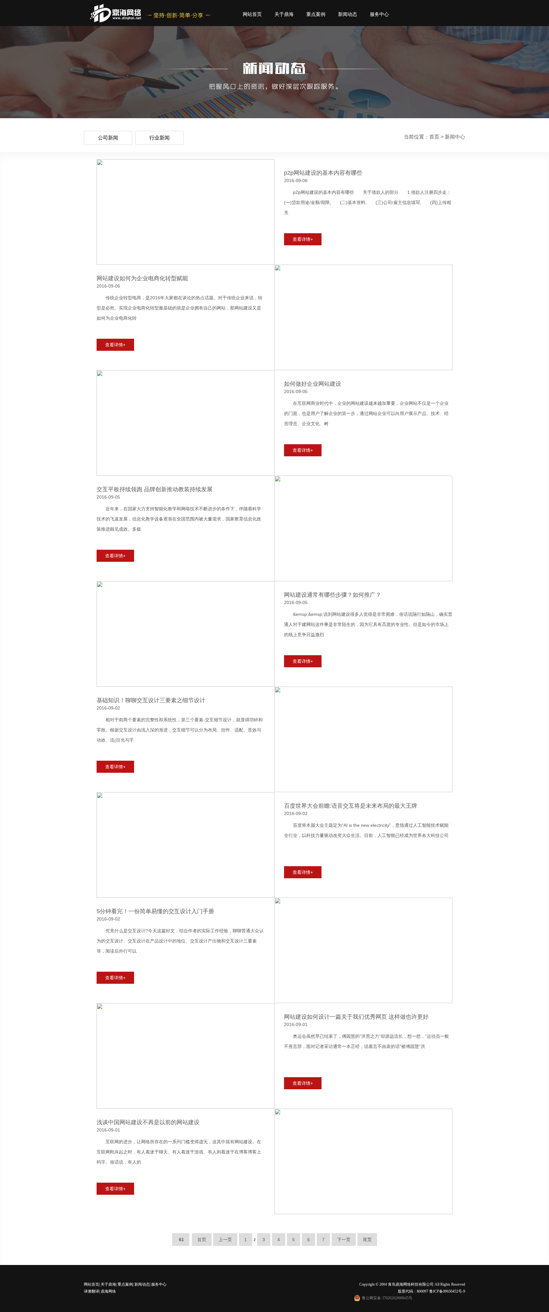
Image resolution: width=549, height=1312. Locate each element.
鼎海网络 (108, 1291)
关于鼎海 (284, 14)
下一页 (343, 1239)
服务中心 (379, 14)
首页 (434, 136)
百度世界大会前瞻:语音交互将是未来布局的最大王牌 (350, 806)
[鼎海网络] (115, 13)
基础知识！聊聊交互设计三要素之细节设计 (151, 700)
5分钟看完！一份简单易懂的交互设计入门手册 (155, 911)
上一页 (225, 1239)
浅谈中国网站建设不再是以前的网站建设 (148, 1122)
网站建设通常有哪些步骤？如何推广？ (332, 595)
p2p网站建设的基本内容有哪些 (323, 173)
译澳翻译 (91, 1291)
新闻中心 (455, 136)
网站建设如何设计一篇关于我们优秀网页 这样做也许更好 (356, 1017)
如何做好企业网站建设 (312, 384)
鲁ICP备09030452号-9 (447, 1291)
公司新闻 (108, 137)
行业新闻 (159, 137)
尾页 (367, 1239)
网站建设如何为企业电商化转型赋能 (142, 278)
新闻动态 (347, 14)
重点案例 (315, 14)
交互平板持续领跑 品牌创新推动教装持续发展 (155, 489)
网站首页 (252, 14)
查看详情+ (303, 239)
